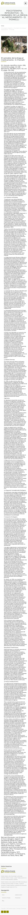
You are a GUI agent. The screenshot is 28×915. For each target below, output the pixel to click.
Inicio (3, 894)
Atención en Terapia (6, 897)
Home (2, 25)
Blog (3, 900)
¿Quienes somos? (18, 894)
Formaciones (17, 897)
